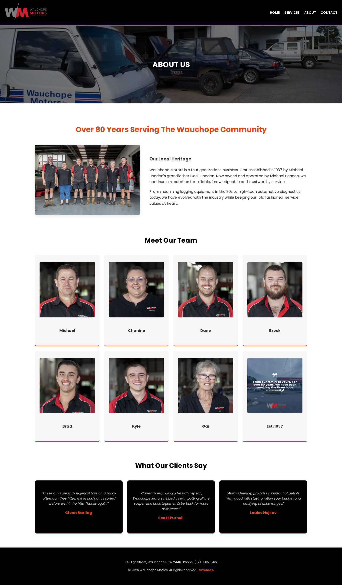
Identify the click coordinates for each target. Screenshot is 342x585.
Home (275, 12)
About (310, 12)
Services (292, 12)
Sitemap (206, 570)
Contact (329, 12)
